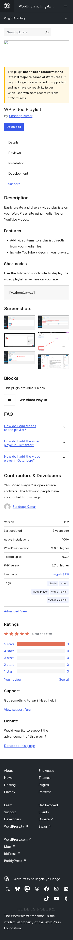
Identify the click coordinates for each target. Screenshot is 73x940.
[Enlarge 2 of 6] (29, 338)
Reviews (14, 153)
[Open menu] (66, 6)
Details (13, 142)
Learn (8, 805)
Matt (9, 847)
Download (14, 126)
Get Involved (48, 805)
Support (14, 184)
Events (44, 812)
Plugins (44, 785)
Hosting (10, 785)
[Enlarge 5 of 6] (63, 337)
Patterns (45, 792)
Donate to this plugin (19, 746)
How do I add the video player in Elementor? (22, 443)
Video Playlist (59, 591)
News (8, 778)
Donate (46, 819)
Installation (16, 163)
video (63, 583)
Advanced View (16, 611)
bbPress (12, 854)
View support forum (18, 710)
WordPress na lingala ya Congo (37, 879)
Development (18, 173)
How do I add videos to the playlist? (20, 428)
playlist (53, 583)
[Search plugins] (47, 32)
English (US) (61, 574)
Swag (45, 826)
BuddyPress (15, 861)
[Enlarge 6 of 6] (63, 360)
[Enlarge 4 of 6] (63, 321)
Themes (44, 778)
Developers (12, 819)
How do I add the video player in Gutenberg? (22, 458)
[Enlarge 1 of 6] (29, 321)
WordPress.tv (16, 826)
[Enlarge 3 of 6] (29, 356)
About (8, 771)
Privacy (9, 792)
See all (64, 679)
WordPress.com (18, 839)
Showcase (46, 771)
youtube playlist (57, 599)
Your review (12, 679)
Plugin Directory (15, 18)
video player (40, 591)
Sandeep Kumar (20, 116)
